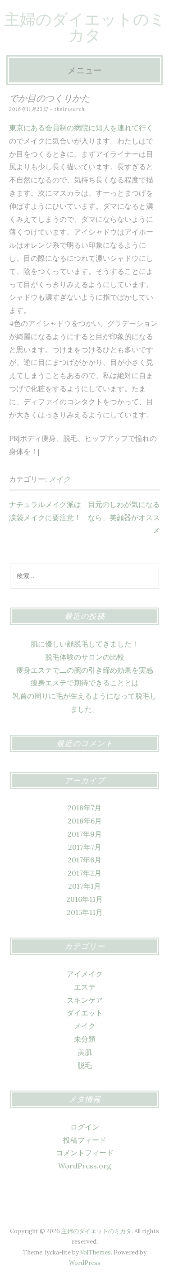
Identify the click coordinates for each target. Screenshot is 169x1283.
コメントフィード (85, 1152)
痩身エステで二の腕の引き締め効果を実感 (84, 670)
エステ (85, 986)
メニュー (85, 70)
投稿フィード (84, 1139)
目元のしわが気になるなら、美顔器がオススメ (124, 517)
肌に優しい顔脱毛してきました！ (85, 643)
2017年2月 (84, 872)
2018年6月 (85, 820)
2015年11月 (85, 912)
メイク (59, 479)
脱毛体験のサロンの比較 (84, 656)
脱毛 (85, 1065)
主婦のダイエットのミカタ (84, 27)
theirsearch (70, 109)
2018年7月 (84, 807)
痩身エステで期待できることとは (85, 682)
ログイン (84, 1126)
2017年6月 (84, 859)
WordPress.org (84, 1165)
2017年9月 (85, 833)
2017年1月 (84, 885)
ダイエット (85, 1012)
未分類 (85, 1039)
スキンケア (85, 1000)
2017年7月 (84, 847)
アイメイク (85, 973)
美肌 (85, 1052)
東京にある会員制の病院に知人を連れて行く (81, 127)
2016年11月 (84, 899)
